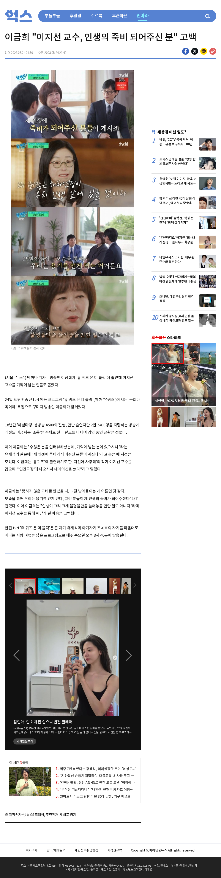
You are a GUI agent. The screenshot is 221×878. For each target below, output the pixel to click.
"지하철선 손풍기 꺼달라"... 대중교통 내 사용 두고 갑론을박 (99, 776)
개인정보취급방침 (86, 850)
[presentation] (10, 586)
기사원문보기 (25, 741)
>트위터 (194, 51)
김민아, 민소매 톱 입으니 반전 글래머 (43, 721)
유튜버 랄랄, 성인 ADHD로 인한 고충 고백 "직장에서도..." (98, 782)
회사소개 (32, 850)
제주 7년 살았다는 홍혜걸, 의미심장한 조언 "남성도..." (95, 769)
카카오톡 (203, 51)
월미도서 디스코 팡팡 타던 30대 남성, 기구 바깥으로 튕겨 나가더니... (105, 796)
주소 (212, 51)
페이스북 (185, 51)
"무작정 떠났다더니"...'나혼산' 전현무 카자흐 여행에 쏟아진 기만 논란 (106, 789)
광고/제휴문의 (56, 850)
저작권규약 (114, 850)
